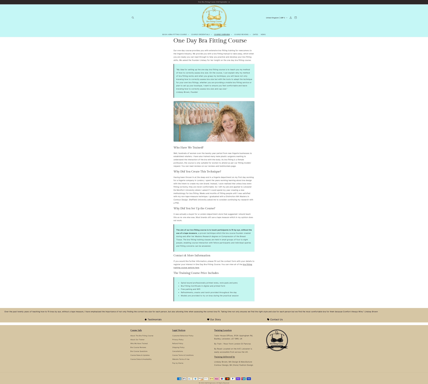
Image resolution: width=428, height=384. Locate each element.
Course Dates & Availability (141, 359)
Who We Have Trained (139, 343)
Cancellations (177, 351)
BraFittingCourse (210, 383)
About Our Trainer (137, 339)
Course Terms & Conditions (183, 355)
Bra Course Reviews (138, 347)
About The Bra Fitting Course (141, 336)
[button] (132, 17)
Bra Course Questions (138, 351)
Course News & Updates (140, 355)
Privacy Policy (177, 339)
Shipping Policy (178, 347)
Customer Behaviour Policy (182, 336)
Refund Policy (177, 343)
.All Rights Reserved (222, 383)
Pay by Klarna (177, 363)
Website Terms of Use (180, 359)
